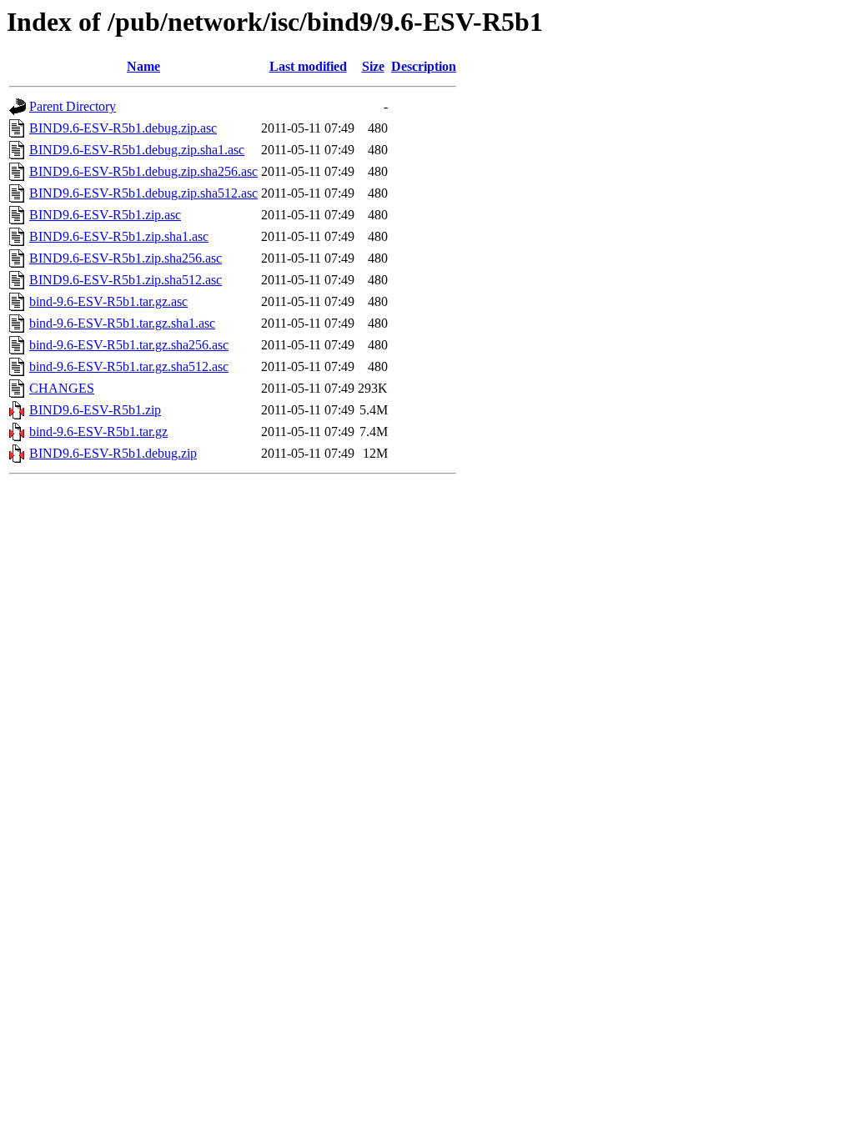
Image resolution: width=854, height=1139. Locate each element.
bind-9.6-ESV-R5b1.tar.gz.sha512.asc (129, 366)
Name (143, 66)
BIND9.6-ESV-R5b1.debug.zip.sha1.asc (136, 150)
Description (423, 66)
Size (373, 66)
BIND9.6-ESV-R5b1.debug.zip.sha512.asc (143, 193)
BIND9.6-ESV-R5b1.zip (95, 410)
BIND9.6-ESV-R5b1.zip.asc (105, 215)
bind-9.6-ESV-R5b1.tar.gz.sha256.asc (129, 345)
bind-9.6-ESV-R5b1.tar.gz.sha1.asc (122, 323)
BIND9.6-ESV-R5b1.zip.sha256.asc (125, 258)
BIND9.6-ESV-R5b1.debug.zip (113, 453)
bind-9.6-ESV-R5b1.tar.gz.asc (108, 301)
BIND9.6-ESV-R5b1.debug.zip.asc (123, 128)
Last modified (308, 66)
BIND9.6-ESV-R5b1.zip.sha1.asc (118, 236)
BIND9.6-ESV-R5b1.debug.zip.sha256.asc (143, 171)
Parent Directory (72, 106)
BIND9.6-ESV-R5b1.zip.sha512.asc (125, 280)
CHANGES (61, 388)
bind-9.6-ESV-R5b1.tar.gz (98, 431)
